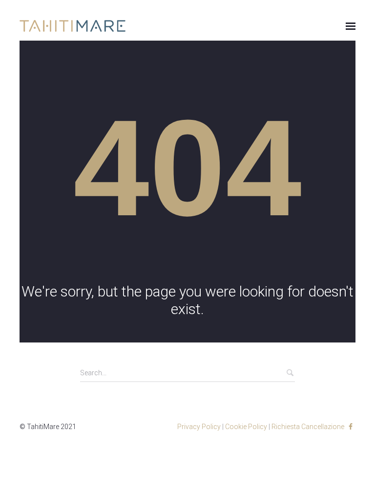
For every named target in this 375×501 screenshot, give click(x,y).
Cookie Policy (246, 427)
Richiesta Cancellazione (307, 427)
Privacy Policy (199, 427)
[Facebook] (350, 427)
